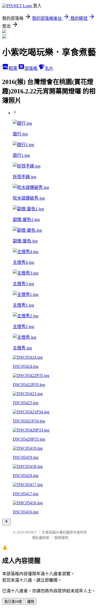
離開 (30, 602)
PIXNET (31, 532)
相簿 (13, 68)
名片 (49, 68)
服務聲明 (61, 538)
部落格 (31, 68)
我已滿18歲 (13, 602)
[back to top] (6, 522)
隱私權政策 (40, 538)
